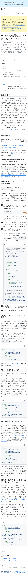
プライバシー (18, 571)
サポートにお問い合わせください (10, 560)
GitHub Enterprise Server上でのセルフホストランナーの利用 (13, 160)
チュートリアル (15, 12)
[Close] (24, 2)
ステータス (3, 572)
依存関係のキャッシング (11, 421)
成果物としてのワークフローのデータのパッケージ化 (13, 481)
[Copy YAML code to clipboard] (24, 245)
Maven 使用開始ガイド (12, 154)
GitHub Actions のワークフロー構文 (13, 145)
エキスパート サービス (15, 572)
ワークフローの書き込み (9, 147)
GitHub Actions (6, 12)
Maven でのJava (20, 13)
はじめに (4, 95)
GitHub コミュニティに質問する (10, 558)
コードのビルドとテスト (9, 13)
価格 (8, 572)
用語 (13, 571)
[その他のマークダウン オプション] (16, 60)
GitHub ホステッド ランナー (12, 129)
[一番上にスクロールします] (24, 574)
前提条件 (4, 135)
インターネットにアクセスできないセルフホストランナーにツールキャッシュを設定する (14, 174)
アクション (21, 435)
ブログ (23, 572)
